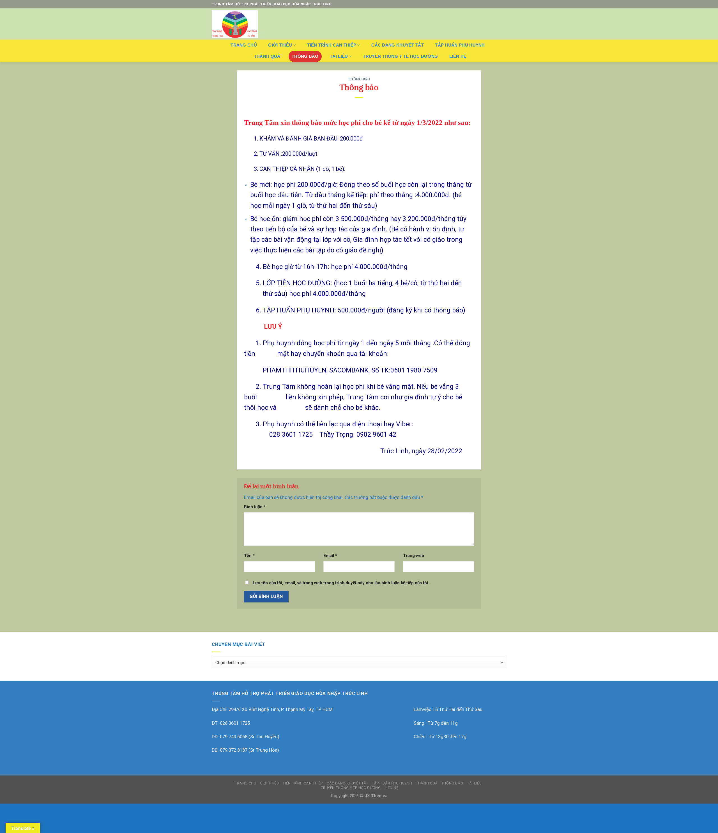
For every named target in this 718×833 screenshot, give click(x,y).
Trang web (413, 555)
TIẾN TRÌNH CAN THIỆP (331, 45)
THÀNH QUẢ (267, 56)
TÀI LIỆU (339, 56)
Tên (249, 555)
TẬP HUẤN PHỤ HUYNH (460, 45)
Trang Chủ (244, 45)
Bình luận (255, 506)
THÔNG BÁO (305, 56)
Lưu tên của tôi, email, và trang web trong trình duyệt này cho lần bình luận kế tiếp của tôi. (341, 582)
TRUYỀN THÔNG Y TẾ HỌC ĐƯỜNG (400, 56)
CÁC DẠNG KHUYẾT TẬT (397, 45)
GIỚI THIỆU (280, 45)
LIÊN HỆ (457, 56)
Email (330, 555)
